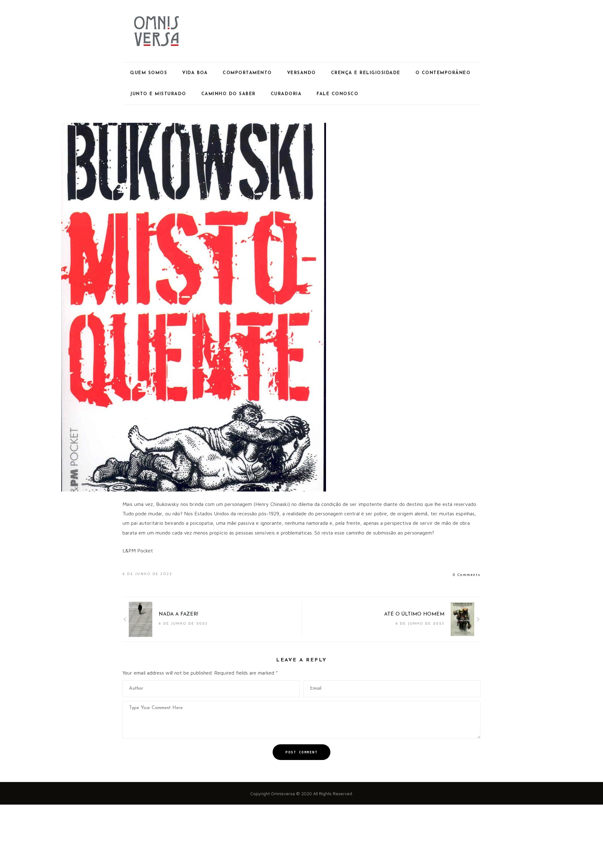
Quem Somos (148, 73)
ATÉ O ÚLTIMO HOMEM (414, 614)
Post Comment (301, 752)
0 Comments (467, 575)
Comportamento (247, 73)
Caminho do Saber (228, 94)
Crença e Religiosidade (365, 73)
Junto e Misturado (158, 94)
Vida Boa (195, 73)
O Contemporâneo (443, 73)
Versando (301, 73)
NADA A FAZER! (178, 614)
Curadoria (286, 94)
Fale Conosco (337, 94)
